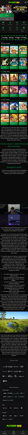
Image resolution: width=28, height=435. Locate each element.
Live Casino (23, 24)
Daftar (7, 15)
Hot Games (10, 24)
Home (3, 24)
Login (7, 19)
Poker (17, 29)
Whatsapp (5, 433)
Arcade (10, 29)
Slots (17, 24)
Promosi (13, 433)
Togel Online (22, 30)
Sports (3, 29)
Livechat (23, 433)
